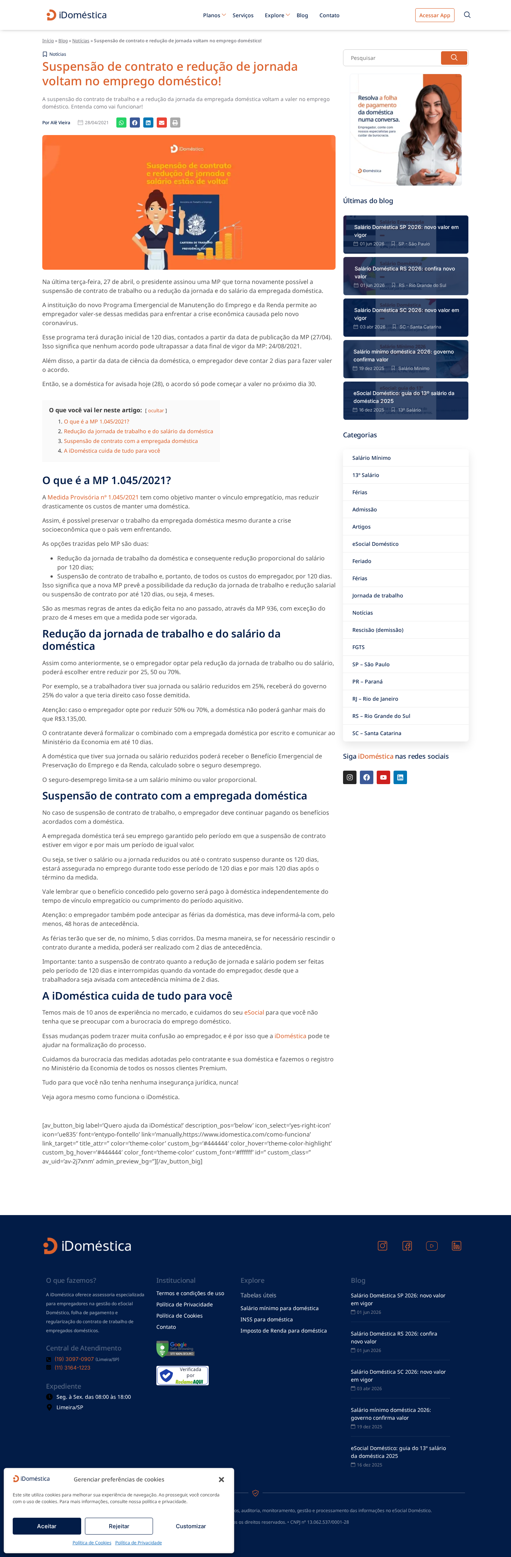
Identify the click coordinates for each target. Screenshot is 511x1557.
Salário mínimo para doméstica (280, 1308)
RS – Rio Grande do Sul (381, 715)
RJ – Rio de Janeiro (375, 698)
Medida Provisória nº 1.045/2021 (93, 497)
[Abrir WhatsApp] (492, 1538)
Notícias (80, 40)
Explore (274, 15)
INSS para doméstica (267, 1319)
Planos (211, 15)
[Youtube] (383, 777)
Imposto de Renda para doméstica (284, 1330)
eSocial (255, 1012)
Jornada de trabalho (377, 595)
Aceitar (46, 1526)
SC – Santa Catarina (376, 733)
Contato (329, 15)
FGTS (358, 647)
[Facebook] (366, 777)
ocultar (156, 410)
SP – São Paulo (371, 664)
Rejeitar (119, 1526)
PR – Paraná (367, 681)
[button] (221, 1479)
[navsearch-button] (467, 15)
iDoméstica (290, 1036)
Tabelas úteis (258, 1295)
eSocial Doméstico (375, 543)
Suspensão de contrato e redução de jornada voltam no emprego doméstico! (170, 73)
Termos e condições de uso (190, 1293)
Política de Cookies (92, 1542)
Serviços (243, 15)
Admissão (364, 509)
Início (48, 40)
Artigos (361, 526)
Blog (302, 15)
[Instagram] (350, 777)
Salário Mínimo (371, 457)
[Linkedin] (400, 777)
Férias (359, 492)
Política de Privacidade (138, 1542)
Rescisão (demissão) (377, 629)
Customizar (191, 1526)
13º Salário (365, 474)
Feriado (361, 561)
